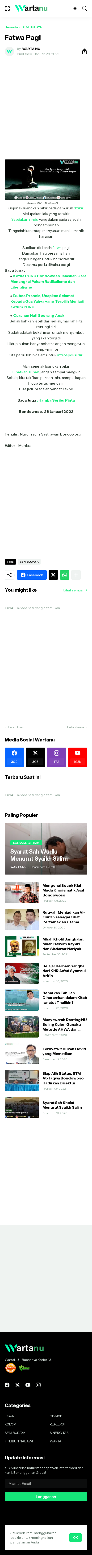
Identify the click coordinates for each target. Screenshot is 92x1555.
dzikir (79, 208)
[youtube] (27, 1385)
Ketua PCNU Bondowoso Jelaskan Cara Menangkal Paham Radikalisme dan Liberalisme (48, 281)
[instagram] (38, 1385)
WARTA (55, 1441)
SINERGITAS (59, 1433)
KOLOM (10, 1424)
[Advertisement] (46, 108)
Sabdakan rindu (24, 219)
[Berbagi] (82, 51)
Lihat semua (73, 590)
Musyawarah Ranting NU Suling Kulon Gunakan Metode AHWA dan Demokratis (64, 1024)
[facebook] (7, 1385)
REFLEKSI (57, 1424)
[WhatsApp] (64, 575)
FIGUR (9, 1416)
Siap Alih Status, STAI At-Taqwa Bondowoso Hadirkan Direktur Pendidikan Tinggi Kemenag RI (63, 1078)
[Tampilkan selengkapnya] (76, 575)
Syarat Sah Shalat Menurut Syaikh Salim (62, 1105)
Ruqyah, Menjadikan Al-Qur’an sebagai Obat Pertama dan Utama (63, 917)
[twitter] (17, 1385)
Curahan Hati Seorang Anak (38, 315)
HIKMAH (56, 1416)
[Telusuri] (84, 8)
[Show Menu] (7, 8)
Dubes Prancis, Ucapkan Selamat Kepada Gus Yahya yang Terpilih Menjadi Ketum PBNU (47, 301)
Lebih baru (16, 727)
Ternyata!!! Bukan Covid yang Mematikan (64, 1051)
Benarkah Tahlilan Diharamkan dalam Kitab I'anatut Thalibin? (64, 997)
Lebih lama (75, 727)
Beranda (11, 27)
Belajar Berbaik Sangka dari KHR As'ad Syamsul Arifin (64, 971)
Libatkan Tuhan (25, 372)
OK (75, 1537)
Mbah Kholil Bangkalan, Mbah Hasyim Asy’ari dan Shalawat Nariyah (63, 944)
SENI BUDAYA (32, 27)
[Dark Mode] (75, 8)
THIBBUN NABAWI (19, 1441)
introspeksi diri (70, 355)
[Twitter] (53, 575)
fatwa (57, 247)
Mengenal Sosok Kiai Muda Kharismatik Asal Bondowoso (63, 890)
